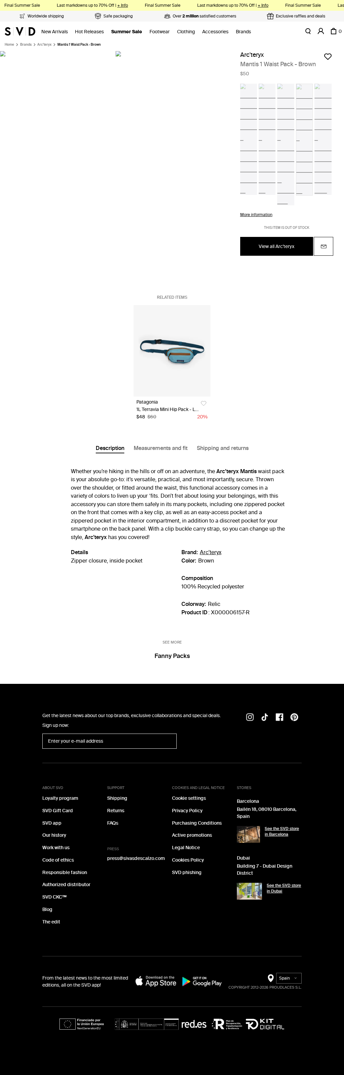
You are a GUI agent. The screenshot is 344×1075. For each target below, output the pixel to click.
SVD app (51, 823)
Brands (243, 32)
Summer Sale (126, 32)
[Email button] (323, 246)
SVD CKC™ (54, 897)
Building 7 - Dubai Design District (264, 869)
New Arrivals (54, 32)
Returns (115, 811)
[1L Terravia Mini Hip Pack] (172, 351)
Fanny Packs (172, 656)
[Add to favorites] (327, 56)
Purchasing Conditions (197, 823)
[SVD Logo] (20, 31)
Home (9, 45)
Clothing (186, 32)
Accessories (215, 32)
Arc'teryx (44, 45)
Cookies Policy (188, 860)
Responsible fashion (64, 872)
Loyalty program (60, 798)
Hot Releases (89, 32)
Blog (47, 909)
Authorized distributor (66, 884)
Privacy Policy (187, 811)
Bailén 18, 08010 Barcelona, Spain (266, 813)
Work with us (56, 848)
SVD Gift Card (57, 811)
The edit (51, 922)
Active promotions (192, 835)
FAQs (112, 823)
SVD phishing (187, 872)
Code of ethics (58, 860)
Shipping (117, 798)
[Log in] (321, 31)
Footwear (159, 32)
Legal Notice (186, 848)
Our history (54, 835)
